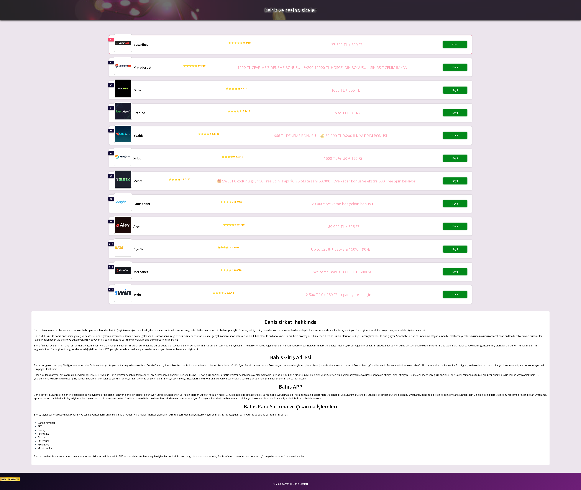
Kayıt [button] (455, 44)
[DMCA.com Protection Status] (10, 480)
